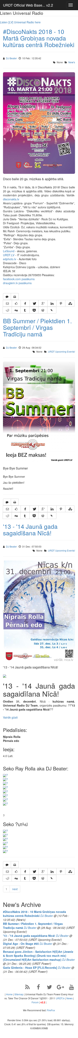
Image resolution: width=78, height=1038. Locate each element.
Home (9, 994)
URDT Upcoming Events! (61, 351)
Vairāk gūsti (10, 717)
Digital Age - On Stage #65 (21, 944)
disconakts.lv (11, 199)
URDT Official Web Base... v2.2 (28, 5)
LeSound (8, 251)
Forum (35, 1002)
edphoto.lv (9, 259)
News (69, 998)
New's (71, 62)
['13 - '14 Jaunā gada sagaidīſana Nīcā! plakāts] (4, 676)
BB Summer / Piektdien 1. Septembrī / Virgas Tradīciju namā (37, 327)
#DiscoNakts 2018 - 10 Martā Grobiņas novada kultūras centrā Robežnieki (38, 38)
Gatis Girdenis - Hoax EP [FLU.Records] (30, 968)
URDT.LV (8, 255)
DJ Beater (11, 58)
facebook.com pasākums (19, 279)
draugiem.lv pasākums (17, 283)
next (15, 889)
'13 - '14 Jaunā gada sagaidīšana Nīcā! (30, 529)
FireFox (51, 1010)
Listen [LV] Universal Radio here (20, 22)
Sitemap (18, 994)
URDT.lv (60, 998)
